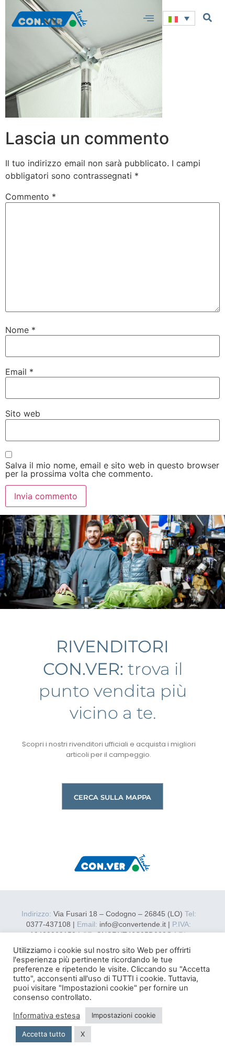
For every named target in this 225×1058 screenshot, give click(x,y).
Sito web (22, 413)
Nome (20, 330)
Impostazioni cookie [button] (124, 1015)
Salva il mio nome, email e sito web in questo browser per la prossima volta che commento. (112, 469)
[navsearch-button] (207, 17)
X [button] (83, 1034)
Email (19, 371)
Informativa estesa (46, 1015)
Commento (30, 196)
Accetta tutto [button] (43, 1034)
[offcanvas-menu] (149, 18)
